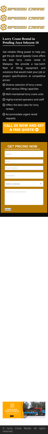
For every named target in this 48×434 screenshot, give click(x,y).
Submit (8, 209)
